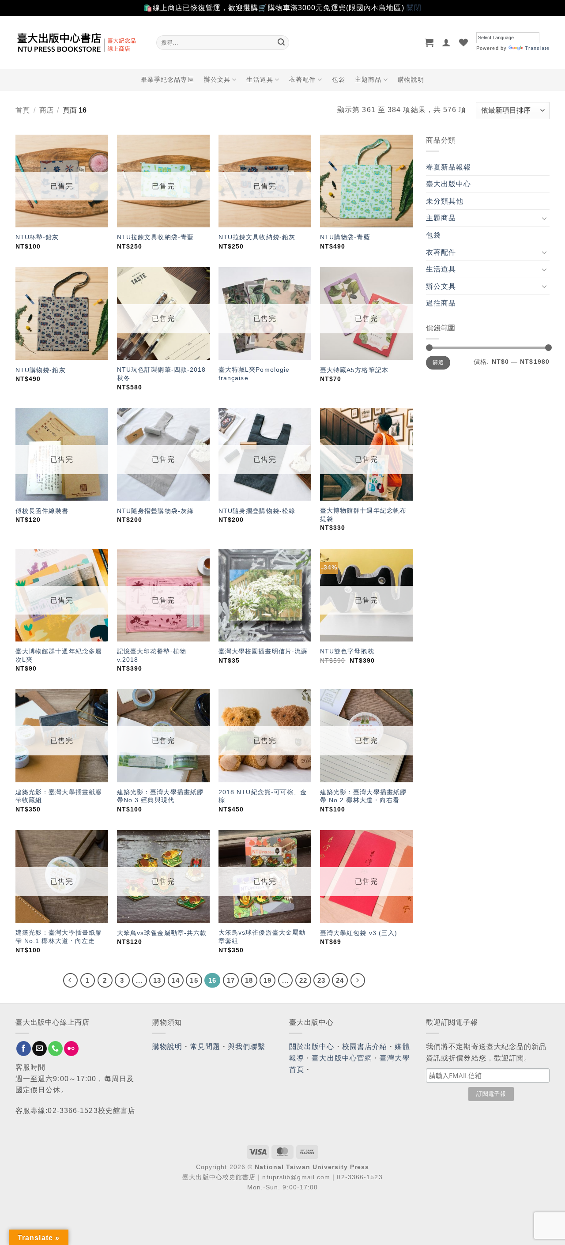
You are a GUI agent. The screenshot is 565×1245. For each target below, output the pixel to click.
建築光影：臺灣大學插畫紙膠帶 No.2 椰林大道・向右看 (363, 796)
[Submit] (281, 42)
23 (321, 980)
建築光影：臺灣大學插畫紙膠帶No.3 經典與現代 (160, 796)
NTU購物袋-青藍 (345, 237)
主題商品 (368, 79)
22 (303, 980)
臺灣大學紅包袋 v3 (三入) (359, 932)
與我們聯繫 (247, 1046)
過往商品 (441, 303)
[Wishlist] (463, 42)
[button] (429, 42)
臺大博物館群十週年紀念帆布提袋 (363, 514)
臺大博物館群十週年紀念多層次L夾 (58, 655)
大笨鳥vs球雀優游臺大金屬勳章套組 (261, 936)
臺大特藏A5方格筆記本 (354, 370)
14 (176, 980)
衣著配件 (302, 79)
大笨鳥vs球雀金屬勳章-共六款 (162, 932)
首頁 (22, 110)
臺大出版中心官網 (342, 1058)
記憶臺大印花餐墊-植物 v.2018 (151, 655)
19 (267, 980)
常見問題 (205, 1046)
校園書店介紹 (365, 1046)
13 (157, 980)
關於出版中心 (312, 1046)
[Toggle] (544, 218)
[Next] (357, 980)
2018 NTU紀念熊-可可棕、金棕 (262, 796)
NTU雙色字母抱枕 (347, 651)
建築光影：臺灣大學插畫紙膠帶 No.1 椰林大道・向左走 (58, 936)
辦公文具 (217, 79)
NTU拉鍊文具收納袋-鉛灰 (256, 237)
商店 (46, 110)
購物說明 (411, 79)
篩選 (438, 362)
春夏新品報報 (448, 167)
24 (340, 980)
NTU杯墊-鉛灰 (37, 237)
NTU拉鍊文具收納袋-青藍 (155, 237)
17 (231, 980)
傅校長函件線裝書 (42, 510)
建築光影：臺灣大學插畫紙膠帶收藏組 (58, 796)
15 (194, 980)
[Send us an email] (39, 1048)
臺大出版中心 (448, 184)
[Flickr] (71, 1048)
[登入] (446, 42)
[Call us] (55, 1048)
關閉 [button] (414, 7)
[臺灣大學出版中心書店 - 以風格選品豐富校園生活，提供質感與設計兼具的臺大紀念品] (79, 42)
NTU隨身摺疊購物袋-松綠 (256, 510)
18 (249, 980)
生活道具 (259, 79)
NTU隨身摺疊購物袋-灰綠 (155, 510)
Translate (537, 48)
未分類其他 (445, 201)
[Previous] (70, 980)
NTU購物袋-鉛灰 (40, 370)
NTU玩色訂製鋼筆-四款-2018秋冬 (161, 373)
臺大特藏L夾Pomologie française (254, 373)
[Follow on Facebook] (23, 1048)
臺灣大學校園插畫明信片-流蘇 (263, 651)
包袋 (338, 79)
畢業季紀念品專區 (167, 79)
